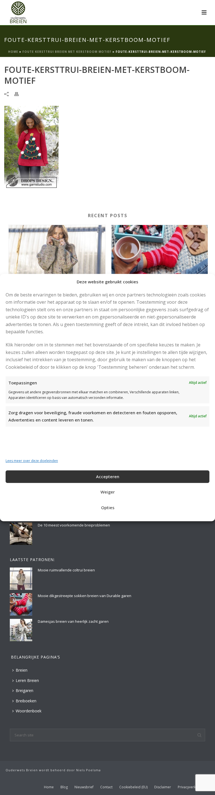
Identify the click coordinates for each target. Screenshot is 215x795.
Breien (21, 670)
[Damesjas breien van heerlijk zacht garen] (21, 630)
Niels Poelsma (88, 770)
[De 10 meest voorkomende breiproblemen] (21, 534)
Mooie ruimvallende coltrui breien (66, 570)
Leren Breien (27, 680)
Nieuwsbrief (84, 787)
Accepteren (107, 476)
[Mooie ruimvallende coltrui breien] (57, 263)
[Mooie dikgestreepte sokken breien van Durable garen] (159, 263)
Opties (107, 507)
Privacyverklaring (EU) (195, 787)
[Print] (19, 93)
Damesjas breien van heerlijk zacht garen (73, 621)
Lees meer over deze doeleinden (32, 460)
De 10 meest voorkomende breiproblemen (74, 525)
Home (13, 52)
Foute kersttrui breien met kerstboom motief (66, 52)
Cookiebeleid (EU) (133, 787)
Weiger (108, 492)
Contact (106, 787)
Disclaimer (162, 787)
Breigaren (24, 690)
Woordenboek (28, 710)
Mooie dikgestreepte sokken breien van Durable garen (84, 595)
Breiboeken (26, 700)
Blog (64, 787)
